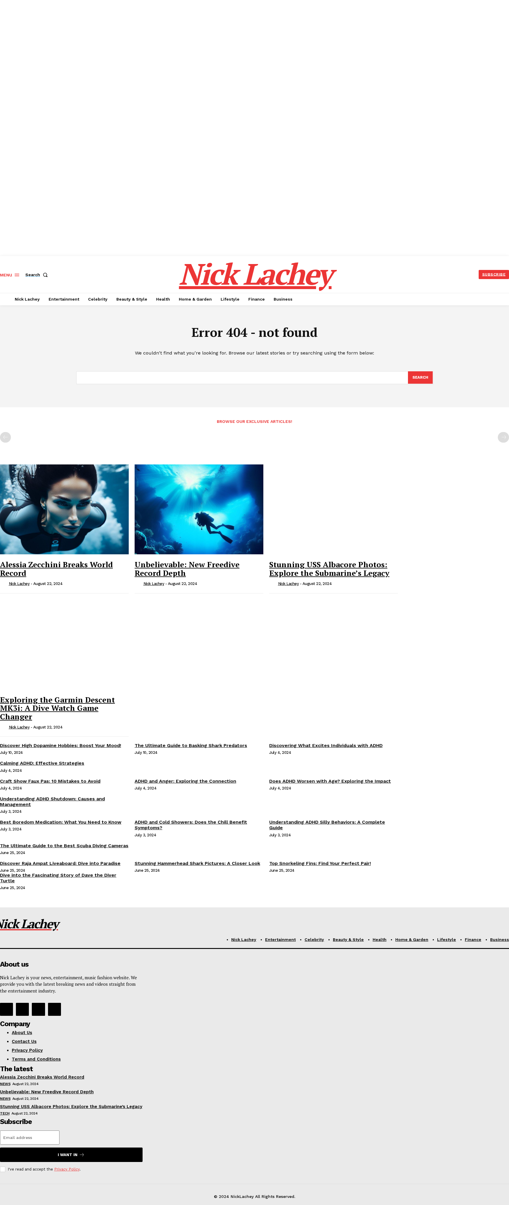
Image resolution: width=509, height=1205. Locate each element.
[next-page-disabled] (503, 437)
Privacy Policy (67, 1169)
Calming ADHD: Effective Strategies (42, 763)
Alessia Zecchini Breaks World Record (56, 568)
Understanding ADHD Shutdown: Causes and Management (52, 801)
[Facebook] (6, 1009)
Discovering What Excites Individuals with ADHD (326, 745)
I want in (67, 1155)
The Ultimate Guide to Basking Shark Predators (191, 745)
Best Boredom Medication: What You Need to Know (60, 822)
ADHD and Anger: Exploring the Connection (185, 781)
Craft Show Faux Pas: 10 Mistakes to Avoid (50, 781)
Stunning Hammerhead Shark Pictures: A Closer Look (197, 863)
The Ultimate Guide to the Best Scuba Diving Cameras (64, 845)
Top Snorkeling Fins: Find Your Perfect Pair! (320, 863)
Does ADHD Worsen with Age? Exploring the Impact (330, 781)
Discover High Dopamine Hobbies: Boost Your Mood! (60, 745)
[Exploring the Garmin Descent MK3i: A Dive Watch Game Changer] (64, 644)
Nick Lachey (19, 583)
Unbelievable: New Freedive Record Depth (187, 568)
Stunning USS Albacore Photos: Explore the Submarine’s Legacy (329, 568)
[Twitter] (38, 1009)
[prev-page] (5, 437)
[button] (37, 274)
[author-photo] (4, 584)
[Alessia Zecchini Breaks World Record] (64, 509)
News (5, 1084)
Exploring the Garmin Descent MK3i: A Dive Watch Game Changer (57, 708)
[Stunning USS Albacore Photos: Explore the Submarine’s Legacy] (333, 509)
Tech (4, 1113)
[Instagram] (22, 1009)
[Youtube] (54, 1009)
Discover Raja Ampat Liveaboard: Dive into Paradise (60, 863)
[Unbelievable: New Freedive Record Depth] (199, 509)
